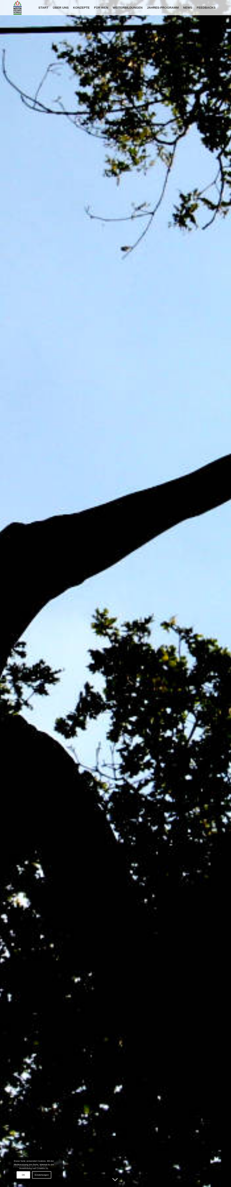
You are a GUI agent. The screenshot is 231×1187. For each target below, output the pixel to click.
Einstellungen (42, 1175)
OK (23, 1175)
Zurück (8, 593)
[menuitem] (43, 7)
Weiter (223, 593)
